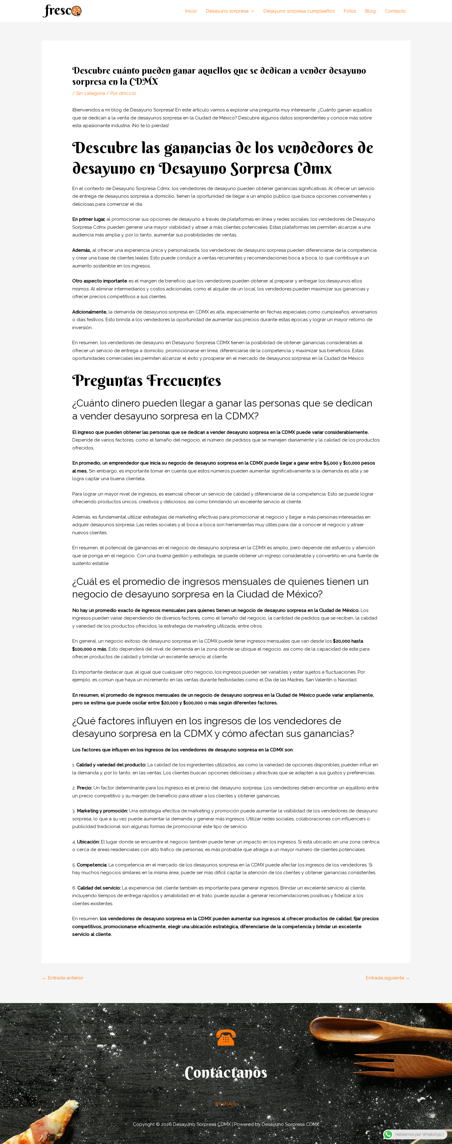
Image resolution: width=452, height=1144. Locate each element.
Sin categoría (90, 93)
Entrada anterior (62, 978)
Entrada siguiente (388, 978)
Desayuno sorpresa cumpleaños (299, 11)
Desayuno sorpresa (227, 11)
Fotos (350, 11)
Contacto (395, 11)
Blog (370, 11)
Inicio (191, 11)
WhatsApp (226, 1104)
